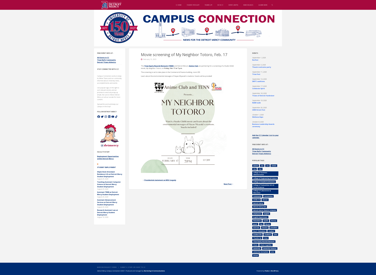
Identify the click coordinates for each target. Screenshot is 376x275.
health (266, 221)
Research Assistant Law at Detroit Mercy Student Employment (107, 212)
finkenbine (257, 221)
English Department (260, 217)
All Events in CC (103, 58)
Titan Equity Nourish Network (263, 241)
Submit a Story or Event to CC (133, 267)
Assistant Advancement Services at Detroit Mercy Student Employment (107, 202)
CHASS (274, 166)
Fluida (266, 271)
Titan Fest (256, 74)
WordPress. (275, 271)
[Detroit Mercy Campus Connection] (111, 5)
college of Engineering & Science (265, 178)
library (267, 224)
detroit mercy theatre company (264, 210)
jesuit (255, 224)
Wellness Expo (257, 117)
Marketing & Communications (154, 271)
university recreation (260, 252)
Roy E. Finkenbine (259, 231)
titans (255, 245)
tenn (275, 234)
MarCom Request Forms (107, 267)
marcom (256, 227)
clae (260, 169)
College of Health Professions (264, 182)
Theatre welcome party (261, 67)
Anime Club (193, 66)
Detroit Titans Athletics (106, 62)
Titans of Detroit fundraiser (263, 96)
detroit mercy (258, 203)
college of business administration (260, 174)
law (261, 224)
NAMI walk (256, 103)
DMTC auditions (258, 81)
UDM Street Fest (258, 110)
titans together (266, 245)
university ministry (269, 248)
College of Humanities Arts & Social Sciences (263, 186)
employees (257, 214)
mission (265, 227)
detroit (265, 200)
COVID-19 (256, 200)
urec (272, 252)
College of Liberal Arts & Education (262, 192)
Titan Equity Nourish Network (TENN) (159, 66)
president (273, 227)
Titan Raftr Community (106, 60)
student (271, 231)
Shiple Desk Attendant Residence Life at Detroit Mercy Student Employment (109, 174)
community (257, 196)
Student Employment (106, 167)
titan (266, 238)
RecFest (255, 60)
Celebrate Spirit (258, 88)
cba (262, 166)
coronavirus (268, 196)
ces (267, 166)
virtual (255, 255)
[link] (272, 5)
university (256, 248)
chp (254, 169)
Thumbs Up (257, 238)
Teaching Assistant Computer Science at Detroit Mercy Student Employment (109, 184)
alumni (255, 166)
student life (257, 234)
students (267, 234)
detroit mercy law (259, 207)
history (273, 221)
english (266, 214)
